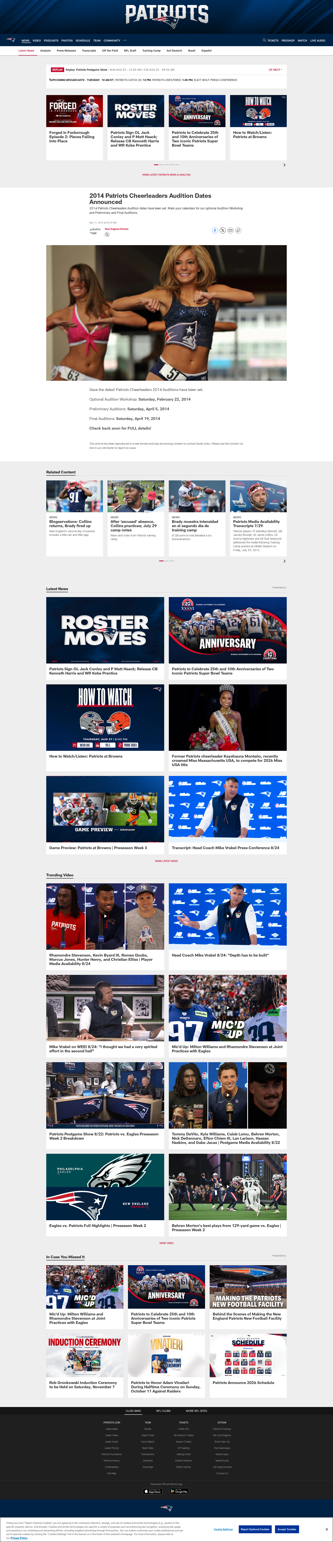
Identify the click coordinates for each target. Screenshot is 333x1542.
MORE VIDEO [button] (166, 1243)
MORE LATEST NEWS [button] (166, 861)
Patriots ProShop (222, 1428)
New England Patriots (116, 229)
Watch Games (183, 1467)
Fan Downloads (222, 1448)
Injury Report (148, 1441)
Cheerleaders (112, 1467)
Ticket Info (183, 1428)
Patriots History (112, 1460)
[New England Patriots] (166, 1509)
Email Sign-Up (222, 1441)
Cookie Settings (223, 1529)
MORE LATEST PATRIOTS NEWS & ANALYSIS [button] (166, 174)
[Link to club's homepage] (10, 40)
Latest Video (111, 1435)
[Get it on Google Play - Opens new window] (179, 1493)
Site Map (111, 1473)
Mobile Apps (222, 1454)
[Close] (327, 1529)
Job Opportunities (222, 1467)
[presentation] (285, 165)
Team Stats (148, 1448)
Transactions (147, 1454)
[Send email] (230, 232)
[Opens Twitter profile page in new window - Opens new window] (107, 234)
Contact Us (222, 1473)
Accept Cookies (287, 1529)
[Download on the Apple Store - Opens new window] (152, 1491)
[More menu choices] (124, 40)
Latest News (112, 1428)
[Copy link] (238, 230)
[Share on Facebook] (215, 232)
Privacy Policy (19, 1537)
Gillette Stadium (183, 1460)
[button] (156, 164)
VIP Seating (183, 1448)
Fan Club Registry (222, 1435)
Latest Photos (112, 1448)
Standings (148, 1467)
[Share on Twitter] (223, 232)
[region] (166, 1529)
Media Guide (222, 1460)
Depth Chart (148, 1435)
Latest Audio (111, 1441)
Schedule (148, 1460)
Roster (148, 1428)
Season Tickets (183, 1441)
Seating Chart (184, 1454)
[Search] (264, 40)
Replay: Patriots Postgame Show (86, 69)
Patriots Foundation (112, 1454)
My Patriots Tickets (183, 1435)
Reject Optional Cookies (255, 1529)
